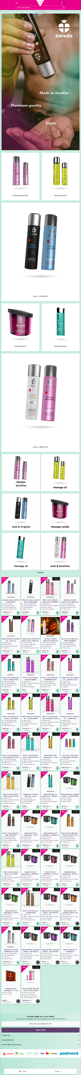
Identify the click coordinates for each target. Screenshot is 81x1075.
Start (37, 12)
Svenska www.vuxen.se (40, 1066)
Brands (43, 12)
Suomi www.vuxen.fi (40, 1068)
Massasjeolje (60, 196)
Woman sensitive (20, 196)
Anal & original (40, 296)
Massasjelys (20, 346)
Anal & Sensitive (40, 447)
